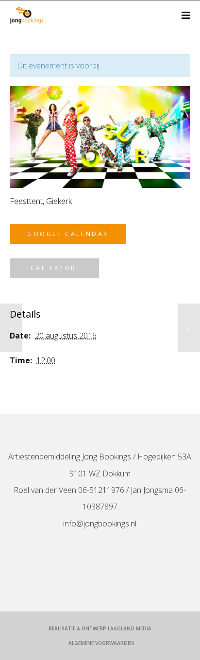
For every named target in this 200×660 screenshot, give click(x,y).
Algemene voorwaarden (101, 643)
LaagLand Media (129, 628)
